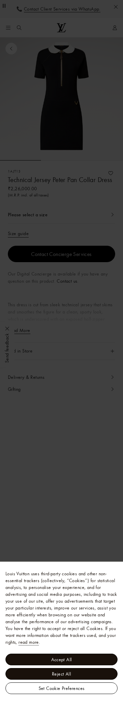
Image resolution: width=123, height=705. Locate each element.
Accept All (61, 659)
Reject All (61, 674)
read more (28, 642)
